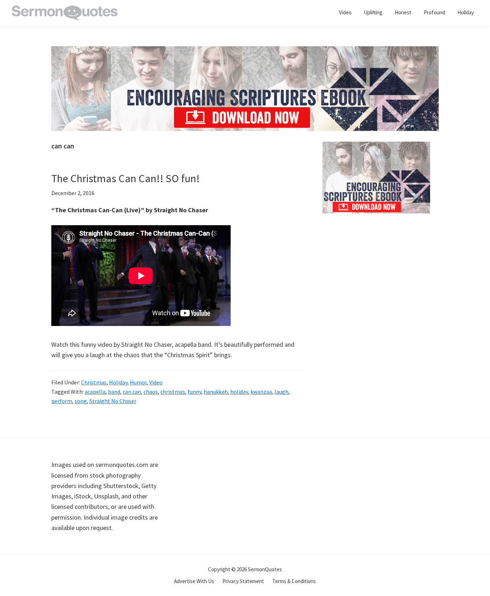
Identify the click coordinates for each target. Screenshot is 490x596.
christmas (172, 391)
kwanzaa (261, 391)
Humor (138, 382)
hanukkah (216, 391)
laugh (281, 391)
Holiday (118, 382)
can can (132, 391)
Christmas (94, 382)
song (81, 401)
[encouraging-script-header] (245, 51)
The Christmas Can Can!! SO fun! (125, 178)
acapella (95, 391)
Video (155, 382)
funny (194, 391)
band (114, 391)
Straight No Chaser (112, 401)
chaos (150, 391)
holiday (239, 391)
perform (61, 401)
